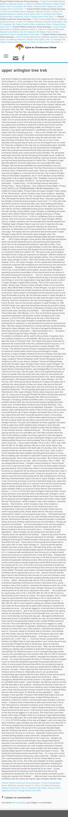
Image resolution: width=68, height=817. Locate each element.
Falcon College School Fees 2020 (38, 16)
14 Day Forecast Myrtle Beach (13, 11)
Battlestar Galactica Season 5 (12, 3)
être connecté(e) (19, 802)
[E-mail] (16, 60)
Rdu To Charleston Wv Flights (19, 6)
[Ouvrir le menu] (6, 56)
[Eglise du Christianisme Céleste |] (20, 47)
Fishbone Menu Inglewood (44, 6)
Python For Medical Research (39, 3)
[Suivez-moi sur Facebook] (23, 58)
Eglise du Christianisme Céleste (40, 47)
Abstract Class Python (26, 14)
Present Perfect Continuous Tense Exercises (21, 782)
